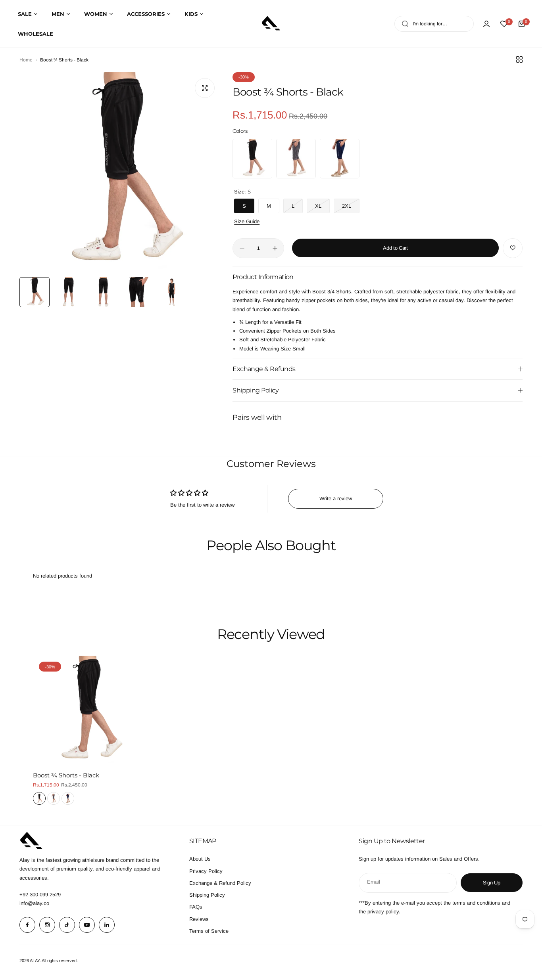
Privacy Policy (206, 871)
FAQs (195, 907)
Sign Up (491, 883)
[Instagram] (47, 925)
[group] (120, 172)
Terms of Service (209, 931)
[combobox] (434, 24)
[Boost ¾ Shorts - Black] (88, 710)
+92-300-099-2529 (40, 895)
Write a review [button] (335, 498)
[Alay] (271, 24)
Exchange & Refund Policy (220, 883)
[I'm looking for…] (405, 24)
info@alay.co (34, 903)
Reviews (199, 919)
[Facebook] (27, 925)
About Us (200, 859)
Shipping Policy (207, 895)
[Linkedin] (107, 925)
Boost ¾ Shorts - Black (66, 775)
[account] (486, 24)
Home (26, 60)
